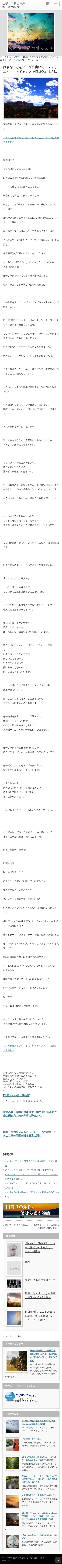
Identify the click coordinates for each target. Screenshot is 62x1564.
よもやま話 (14, 57)
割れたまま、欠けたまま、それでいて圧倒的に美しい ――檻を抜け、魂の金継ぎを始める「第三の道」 (39, 1479)
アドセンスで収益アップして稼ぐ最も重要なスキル (30, 1170)
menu (56, 4)
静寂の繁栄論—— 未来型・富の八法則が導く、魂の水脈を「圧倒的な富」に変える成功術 (43, 1355)
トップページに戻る (13, 1336)
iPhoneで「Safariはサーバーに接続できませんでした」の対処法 (40, 1247)
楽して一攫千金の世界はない (16, 1226)
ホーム (3, 57)
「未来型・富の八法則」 (32, 1439)
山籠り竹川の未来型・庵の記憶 (13, 5)
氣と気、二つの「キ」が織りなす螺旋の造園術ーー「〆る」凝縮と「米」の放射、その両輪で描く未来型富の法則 (39, 1516)
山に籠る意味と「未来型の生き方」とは (39, 1495)
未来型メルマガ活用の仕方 (40, 1280)
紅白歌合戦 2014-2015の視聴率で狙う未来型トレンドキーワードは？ (40, 1315)
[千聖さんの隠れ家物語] (16, 1095)
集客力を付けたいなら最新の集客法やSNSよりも (45, 1226)
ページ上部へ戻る (58, 1560)
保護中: (29, 1261)
